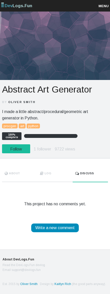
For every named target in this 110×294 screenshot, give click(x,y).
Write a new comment (55, 228)
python (33, 126)
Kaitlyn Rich (62, 284)
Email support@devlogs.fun (22, 270)
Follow (16, 149)
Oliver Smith (21, 102)
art (22, 126)
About (14, 173)
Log (47, 173)
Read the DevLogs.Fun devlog (24, 265)
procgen (10, 126)
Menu (103, 6)
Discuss (86, 173)
